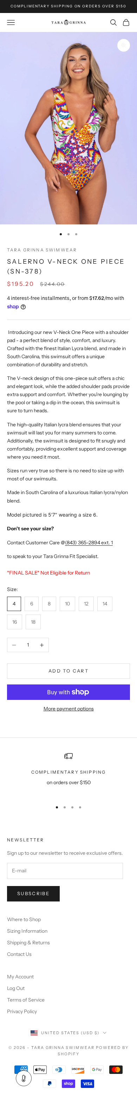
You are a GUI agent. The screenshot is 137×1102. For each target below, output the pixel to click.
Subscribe (33, 893)
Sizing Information (27, 931)
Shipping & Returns (28, 942)
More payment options (69, 709)
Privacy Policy (22, 1011)
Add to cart (68, 671)
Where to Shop (24, 919)
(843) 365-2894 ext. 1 (89, 542)
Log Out (16, 988)
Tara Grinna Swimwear (42, 249)
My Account (20, 976)
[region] (68, 773)
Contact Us (19, 954)
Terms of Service (26, 1000)
